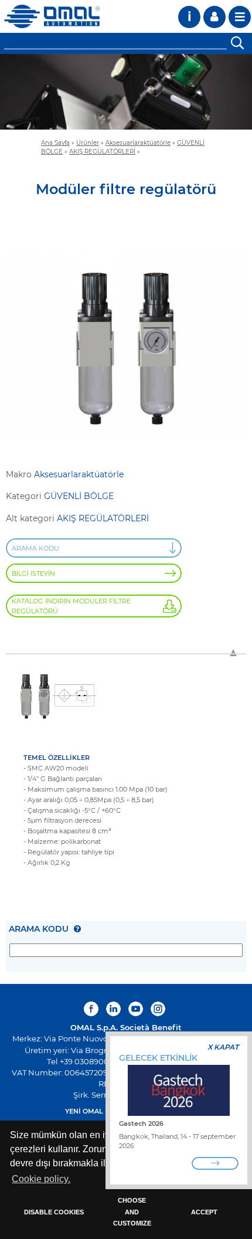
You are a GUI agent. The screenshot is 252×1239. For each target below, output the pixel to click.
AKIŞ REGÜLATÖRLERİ (102, 151)
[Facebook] (92, 1009)
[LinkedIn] (113, 1009)
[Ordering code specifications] (77, 929)
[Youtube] (135, 1009)
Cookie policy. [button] (41, 1179)
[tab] (126, 647)
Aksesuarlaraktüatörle (138, 142)
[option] (126, 92)
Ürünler (87, 142)
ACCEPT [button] (204, 1212)
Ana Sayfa (55, 142)
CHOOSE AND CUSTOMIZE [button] (132, 1212)
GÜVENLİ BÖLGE (79, 496)
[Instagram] (158, 1009)
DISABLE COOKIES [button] (54, 1212)
